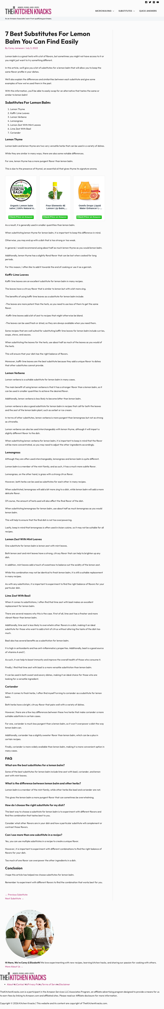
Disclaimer (64, 984)
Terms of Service (50, 984)
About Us (11, 984)
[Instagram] (154, 2)
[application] (112, 11)
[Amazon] (21, 217)
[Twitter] (150, 2)
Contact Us (22, 984)
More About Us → (14, 966)
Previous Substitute (16, 894)
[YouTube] (158, 2)
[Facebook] (146, 2)
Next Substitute (14, 898)
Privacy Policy (35, 984)
